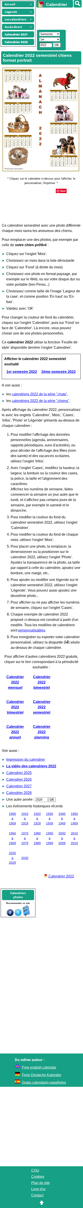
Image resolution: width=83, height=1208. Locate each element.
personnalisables (31, 630)
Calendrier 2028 (19, 793)
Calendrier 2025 (19, 773)
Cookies (37, 1176)
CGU (35, 1170)
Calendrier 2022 (61, 876)
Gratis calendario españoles (44, 1082)
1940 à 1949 (62, 818)
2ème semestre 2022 (58, 372)
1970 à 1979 (24, 838)
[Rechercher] (78, 4)
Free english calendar (39, 1067)
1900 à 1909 (12, 818)
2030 (24, 858)
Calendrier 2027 (19, 786)
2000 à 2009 (62, 838)
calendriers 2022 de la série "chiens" (40, 401)
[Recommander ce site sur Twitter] (18, 915)
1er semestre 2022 (21, 372)
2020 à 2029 (12, 857)
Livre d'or (38, 1189)
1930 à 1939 (49, 818)
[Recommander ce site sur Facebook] (10, 915)
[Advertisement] (57, 18)
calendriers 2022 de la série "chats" (39, 394)
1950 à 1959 (74, 818)
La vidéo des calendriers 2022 (31, 766)
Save (63, 190)
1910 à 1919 (24, 818)
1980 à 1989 (37, 838)
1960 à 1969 (12, 838)
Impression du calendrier (25, 759)
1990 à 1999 (49, 838)
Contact (37, 1195)
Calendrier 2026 (19, 779)
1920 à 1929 (37, 818)
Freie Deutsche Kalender (41, 1075)
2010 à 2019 (74, 838)
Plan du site (40, 1183)
